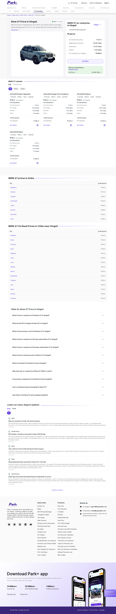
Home (9, 15)
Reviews (65, 11)
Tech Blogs (40, 517)
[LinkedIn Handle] (25, 524)
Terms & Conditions (82, 610)
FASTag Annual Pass (43, 526)
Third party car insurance (66, 540)
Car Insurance (62, 509)
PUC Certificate (42, 552)
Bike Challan (61, 555)
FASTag (60, 515)
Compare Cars (41, 532)
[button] (37, 125)
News (72, 11)
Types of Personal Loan (65, 543)
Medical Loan (41, 546)
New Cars (15, 15)
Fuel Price (61, 520)
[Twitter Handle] (20, 524)
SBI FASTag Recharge (44, 512)
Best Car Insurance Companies (67, 549)
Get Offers (85, 61)
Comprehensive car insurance (46, 540)
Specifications (27, 11)
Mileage (16, 11)
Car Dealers (41, 535)
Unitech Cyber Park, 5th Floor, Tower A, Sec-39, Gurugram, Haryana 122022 (95, 514)
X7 (10, 11)
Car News (40, 529)
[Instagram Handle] (9, 524)
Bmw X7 (31, 15)
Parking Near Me (63, 517)
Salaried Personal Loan (65, 552)
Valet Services (41, 520)
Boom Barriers (41, 538)
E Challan (61, 512)
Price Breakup (38, 11)
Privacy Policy (94, 610)
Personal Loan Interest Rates (46, 543)
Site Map (101, 610)
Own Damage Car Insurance (46, 549)
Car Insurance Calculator (65, 535)
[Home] (12, 3)
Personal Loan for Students (66, 546)
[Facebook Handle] (14, 524)
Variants (48, 11)
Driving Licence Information (46, 523)
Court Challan (41, 555)
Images (57, 11)
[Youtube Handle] (31, 524)
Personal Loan (62, 526)
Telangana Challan (43, 515)
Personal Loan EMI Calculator (67, 529)
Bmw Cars (23, 15)
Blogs (39, 509)
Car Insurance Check (64, 538)
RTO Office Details (64, 523)
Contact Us (41, 506)
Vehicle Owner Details (65, 532)
